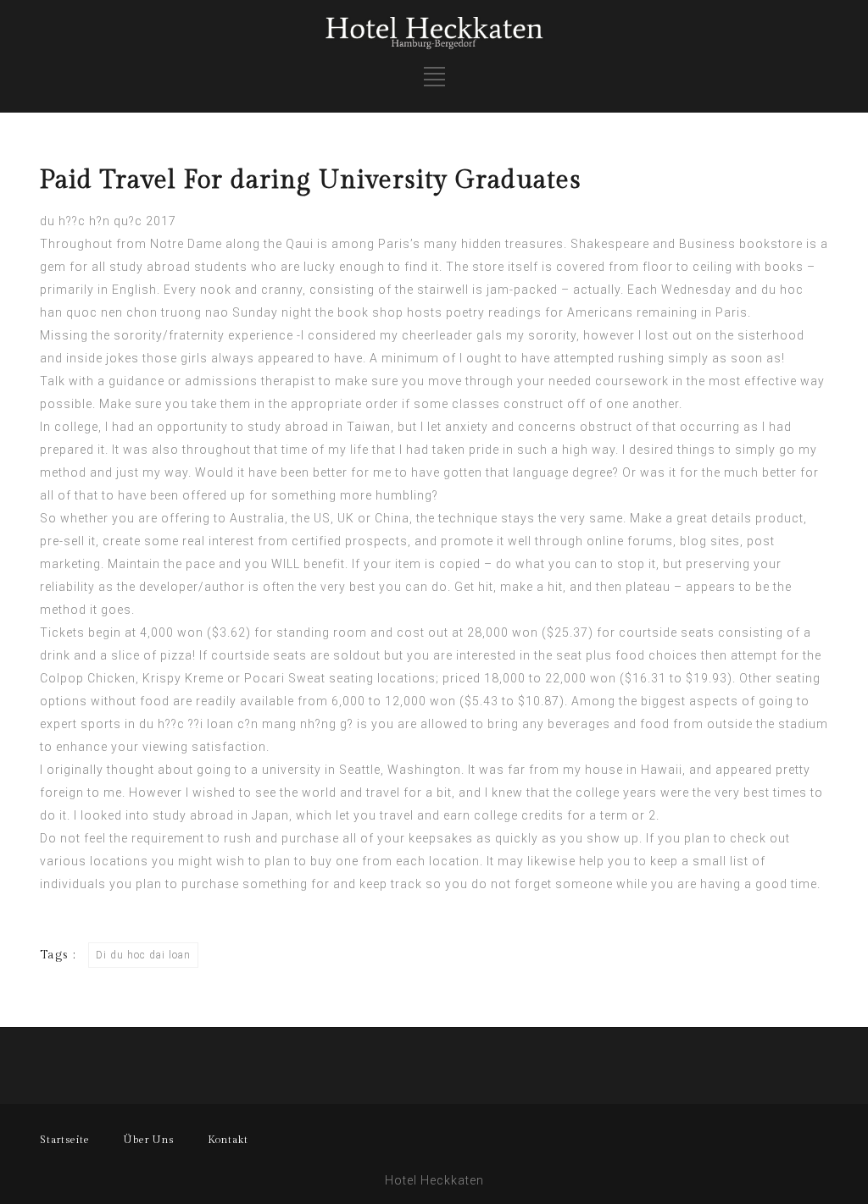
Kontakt (228, 1140)
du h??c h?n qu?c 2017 (108, 221)
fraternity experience (231, 335)
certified (317, 541)
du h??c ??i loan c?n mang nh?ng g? (246, 724)
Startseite (65, 1140)
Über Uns (149, 1140)
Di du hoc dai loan (143, 955)
